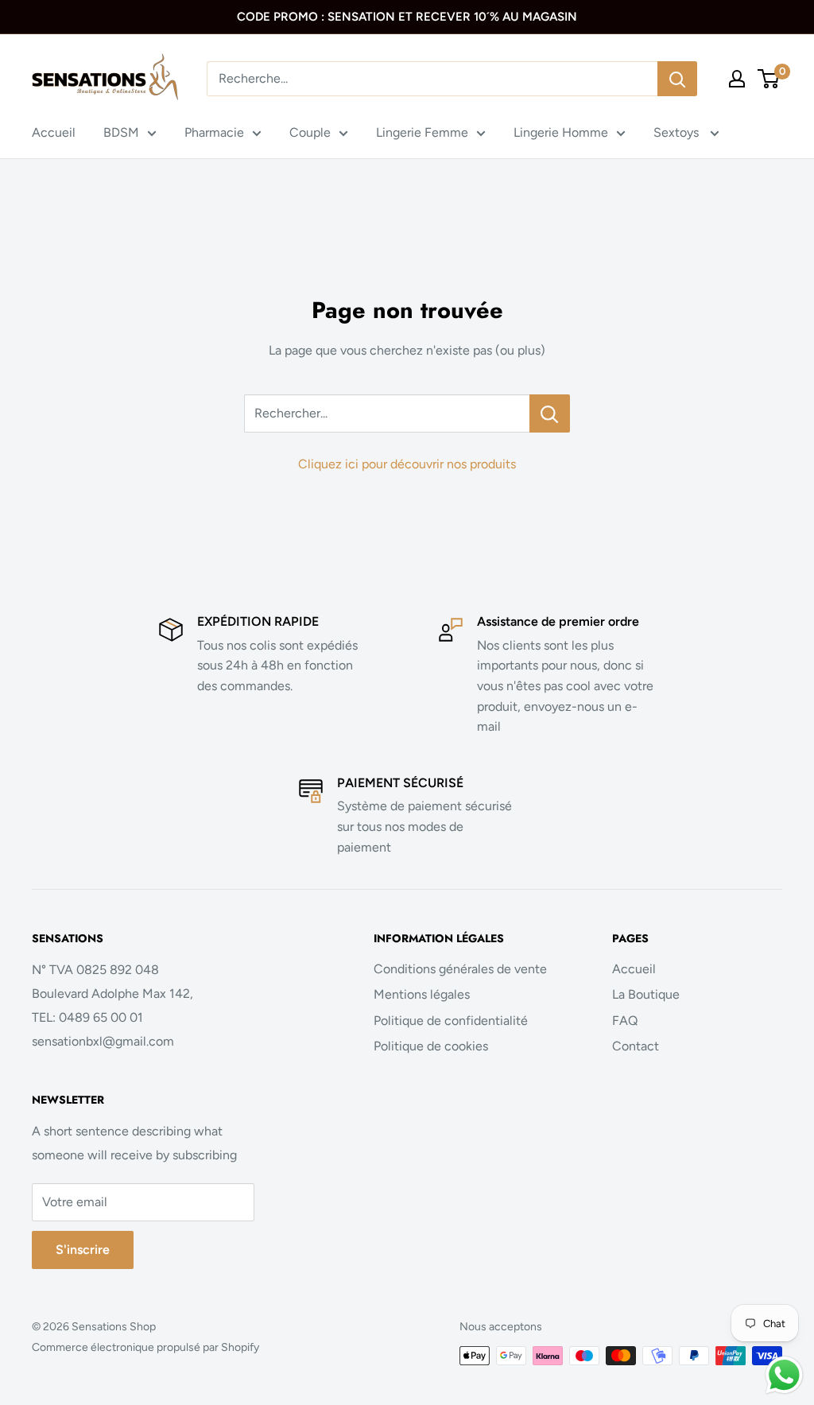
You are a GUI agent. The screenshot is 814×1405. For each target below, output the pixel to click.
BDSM (121, 132)
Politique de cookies (431, 1046)
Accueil (54, 132)
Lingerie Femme (422, 132)
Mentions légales (422, 994)
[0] (769, 78)
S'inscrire (83, 1249)
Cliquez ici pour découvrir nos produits (407, 464)
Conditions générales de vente (460, 968)
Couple (310, 132)
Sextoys (677, 132)
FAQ (625, 1020)
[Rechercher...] (549, 413)
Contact (635, 1046)
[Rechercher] (677, 78)
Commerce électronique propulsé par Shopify (145, 1347)
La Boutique (646, 994)
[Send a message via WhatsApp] (784, 1375)
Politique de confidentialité (451, 1020)
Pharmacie (214, 132)
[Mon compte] (737, 78)
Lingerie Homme (561, 132)
